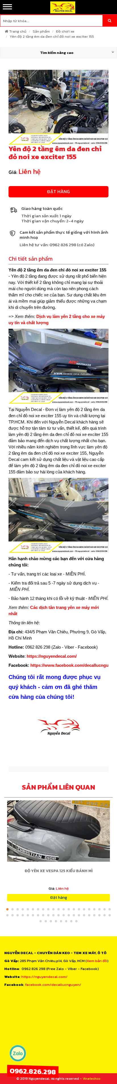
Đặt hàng (58, 191)
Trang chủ (17, 31)
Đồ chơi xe (65, 31)
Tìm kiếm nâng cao (57, 52)
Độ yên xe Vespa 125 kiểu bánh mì (59, 871)
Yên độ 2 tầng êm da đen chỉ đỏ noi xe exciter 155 (52, 36)
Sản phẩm (41, 31)
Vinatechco (92, 1078)
